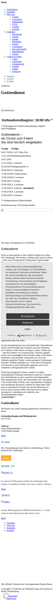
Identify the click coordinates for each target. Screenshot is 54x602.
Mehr (3, 436)
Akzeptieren (28, 316)
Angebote (11, 32)
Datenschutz (12, 596)
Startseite (11, 76)
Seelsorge (16, 71)
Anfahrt (15, 27)
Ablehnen (27, 322)
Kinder (15, 39)
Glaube (15, 17)
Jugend (15, 37)
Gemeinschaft (18, 64)
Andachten (17, 61)
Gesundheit (17, 46)
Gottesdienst (12, 9)
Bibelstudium (18, 51)
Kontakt (15, 29)
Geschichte (17, 19)
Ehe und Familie (19, 49)
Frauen (15, 44)
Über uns (11, 14)
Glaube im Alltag (14, 56)
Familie (15, 66)
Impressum (11, 598)
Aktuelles (11, 12)
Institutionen (17, 22)
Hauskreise (17, 34)
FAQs (14, 24)
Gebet (14, 59)
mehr (28, 329)
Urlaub (15, 54)
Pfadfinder (16, 42)
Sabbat (15, 69)
